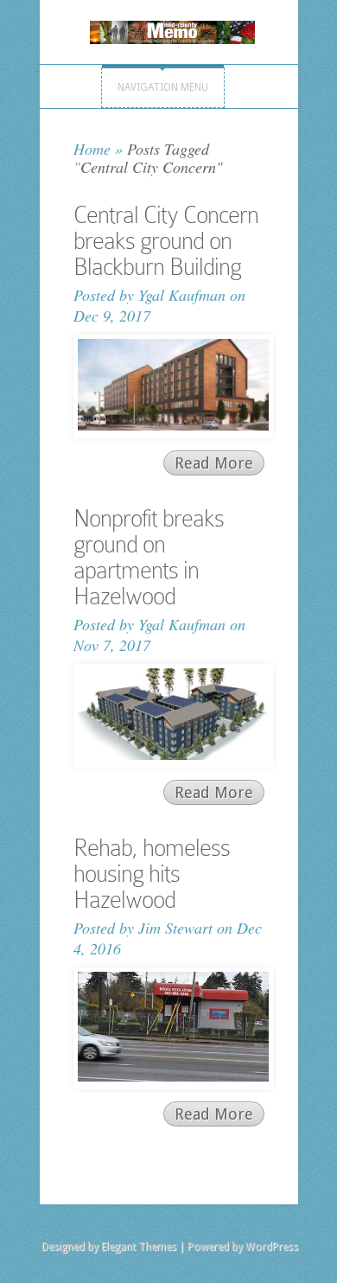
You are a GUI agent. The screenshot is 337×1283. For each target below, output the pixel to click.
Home (92, 148)
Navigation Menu (163, 87)
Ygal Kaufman (182, 294)
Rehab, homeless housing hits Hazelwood (151, 873)
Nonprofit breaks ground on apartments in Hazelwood (148, 557)
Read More (214, 463)
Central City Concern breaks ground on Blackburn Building (165, 240)
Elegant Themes (138, 1247)
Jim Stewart (175, 927)
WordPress (271, 1247)
